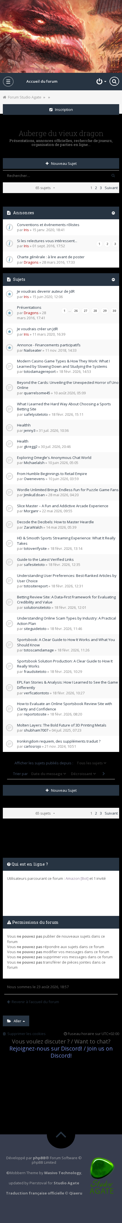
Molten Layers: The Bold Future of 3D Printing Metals (61, 725)
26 (75, 311)
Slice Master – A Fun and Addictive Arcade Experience (62, 505)
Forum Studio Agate (23, 97)
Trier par (21, 773)
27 (85, 311)
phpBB (39, 1157)
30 (114, 311)
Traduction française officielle (35, 1193)
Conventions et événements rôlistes (48, 224)
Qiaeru (75, 1193)
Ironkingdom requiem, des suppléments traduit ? (58, 741)
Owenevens (34, 478)
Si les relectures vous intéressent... (47, 240)
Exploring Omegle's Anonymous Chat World (54, 457)
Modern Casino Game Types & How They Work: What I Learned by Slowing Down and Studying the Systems (63, 363)
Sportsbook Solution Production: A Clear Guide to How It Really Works (65, 663)
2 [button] (96, 187)
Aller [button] (16, 1020)
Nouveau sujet (63, 163)
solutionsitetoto (37, 607)
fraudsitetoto (35, 671)
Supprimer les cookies (26, 1033)
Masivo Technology (62, 1172)
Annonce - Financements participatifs (49, 344)
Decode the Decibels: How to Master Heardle (55, 521)
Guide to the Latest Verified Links (45, 559)
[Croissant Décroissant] (82, 773)
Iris (26, 229)
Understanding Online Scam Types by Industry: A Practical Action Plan (66, 621)
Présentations (29, 307)
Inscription (62, 109)
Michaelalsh (34, 462)
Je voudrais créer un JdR (37, 328)
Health (22, 441)
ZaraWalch (33, 527)
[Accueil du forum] (61, 36)
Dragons (31, 262)
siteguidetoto (35, 628)
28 (95, 311)
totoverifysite (35, 548)
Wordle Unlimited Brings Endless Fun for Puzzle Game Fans (68, 489)
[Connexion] (101, 81)
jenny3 (29, 430)
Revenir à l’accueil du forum (35, 1001)
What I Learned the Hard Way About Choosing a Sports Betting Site (64, 406)
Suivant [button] (111, 187)
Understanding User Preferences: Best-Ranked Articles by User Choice (67, 578)
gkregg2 (30, 446)
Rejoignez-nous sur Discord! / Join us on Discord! (61, 1052)
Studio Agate (66, 1182)
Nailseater (33, 350)
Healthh (24, 425)
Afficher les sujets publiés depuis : (44, 762)
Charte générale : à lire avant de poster (51, 256)
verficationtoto (36, 692)
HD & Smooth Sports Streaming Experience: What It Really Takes (66, 540)
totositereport (36, 585)
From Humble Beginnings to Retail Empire (52, 473)
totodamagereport (40, 371)
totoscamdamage (39, 650)
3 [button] (101, 187)
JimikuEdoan (34, 494)
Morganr (31, 510)
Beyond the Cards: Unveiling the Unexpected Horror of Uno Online (68, 385)
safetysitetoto (36, 414)
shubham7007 (36, 730)
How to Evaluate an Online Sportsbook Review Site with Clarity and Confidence (64, 706)
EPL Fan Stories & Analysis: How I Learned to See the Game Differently (67, 685)
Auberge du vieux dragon (61, 133)
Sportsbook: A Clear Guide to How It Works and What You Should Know (66, 642)
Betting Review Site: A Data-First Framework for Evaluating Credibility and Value (66, 599)
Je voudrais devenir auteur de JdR (46, 291)
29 (104, 311)
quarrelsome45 (37, 392)
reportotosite (35, 714)
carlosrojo (32, 746)
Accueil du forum (41, 81)
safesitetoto (34, 564)
